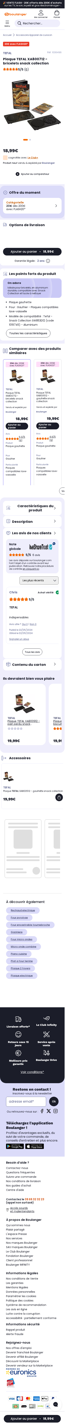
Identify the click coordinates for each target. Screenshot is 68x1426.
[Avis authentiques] (41, 546)
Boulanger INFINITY (18, 1265)
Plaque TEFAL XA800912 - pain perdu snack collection (24, 724)
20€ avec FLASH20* (16, 44)
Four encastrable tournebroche (30, 925)
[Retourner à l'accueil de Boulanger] (16, 14)
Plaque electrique (22, 975)
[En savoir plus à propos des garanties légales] (48, 261)
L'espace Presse (16, 1234)
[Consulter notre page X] (48, 1112)
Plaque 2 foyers (20, 968)
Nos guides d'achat (18, 1185)
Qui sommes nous (18, 1225)
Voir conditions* (32, 1072)
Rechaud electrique (23, 910)
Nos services (14, 1238)
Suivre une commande (21, 1177)
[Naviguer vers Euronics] (32, 1372)
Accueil (7, 35)
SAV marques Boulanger (22, 1247)
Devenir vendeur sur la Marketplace (29, 1365)
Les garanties (14, 1283)
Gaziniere (16, 932)
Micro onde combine (23, 946)
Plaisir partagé (15, 1230)
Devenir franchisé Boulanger (24, 1352)
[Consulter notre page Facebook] (42, 1112)
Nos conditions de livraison (23, 1181)
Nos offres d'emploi (19, 1348)
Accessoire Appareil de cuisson (34, 35)
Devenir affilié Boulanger (22, 1357)
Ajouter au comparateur (35, 174)
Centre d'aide (15, 1190)
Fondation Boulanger (19, 1256)
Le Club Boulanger (18, 1251)
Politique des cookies (19, 1300)
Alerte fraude (14, 1334)
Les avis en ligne (16, 1309)
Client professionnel (19, 1260)
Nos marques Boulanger (21, 1243)
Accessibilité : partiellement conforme (31, 1318)
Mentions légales (17, 1287)
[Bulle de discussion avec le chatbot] (55, 1404)
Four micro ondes (21, 939)
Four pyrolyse (19, 917)
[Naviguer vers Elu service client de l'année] (32, 1382)
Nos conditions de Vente (22, 1279)
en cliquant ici (31, 568)
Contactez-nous (17, 1168)
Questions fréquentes (20, 1172)
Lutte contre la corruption (23, 1314)
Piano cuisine (19, 954)
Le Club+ (33, 157)
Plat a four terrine (22, 961)
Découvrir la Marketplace (22, 1361)
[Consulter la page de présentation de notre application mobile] (15, 1146)
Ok (54, 1101)
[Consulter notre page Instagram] (55, 1112)
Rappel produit (15, 1330)
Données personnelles (20, 1292)
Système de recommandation (26, 1305)
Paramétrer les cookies (21, 1296)
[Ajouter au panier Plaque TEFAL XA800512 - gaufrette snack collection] (59, 797)
